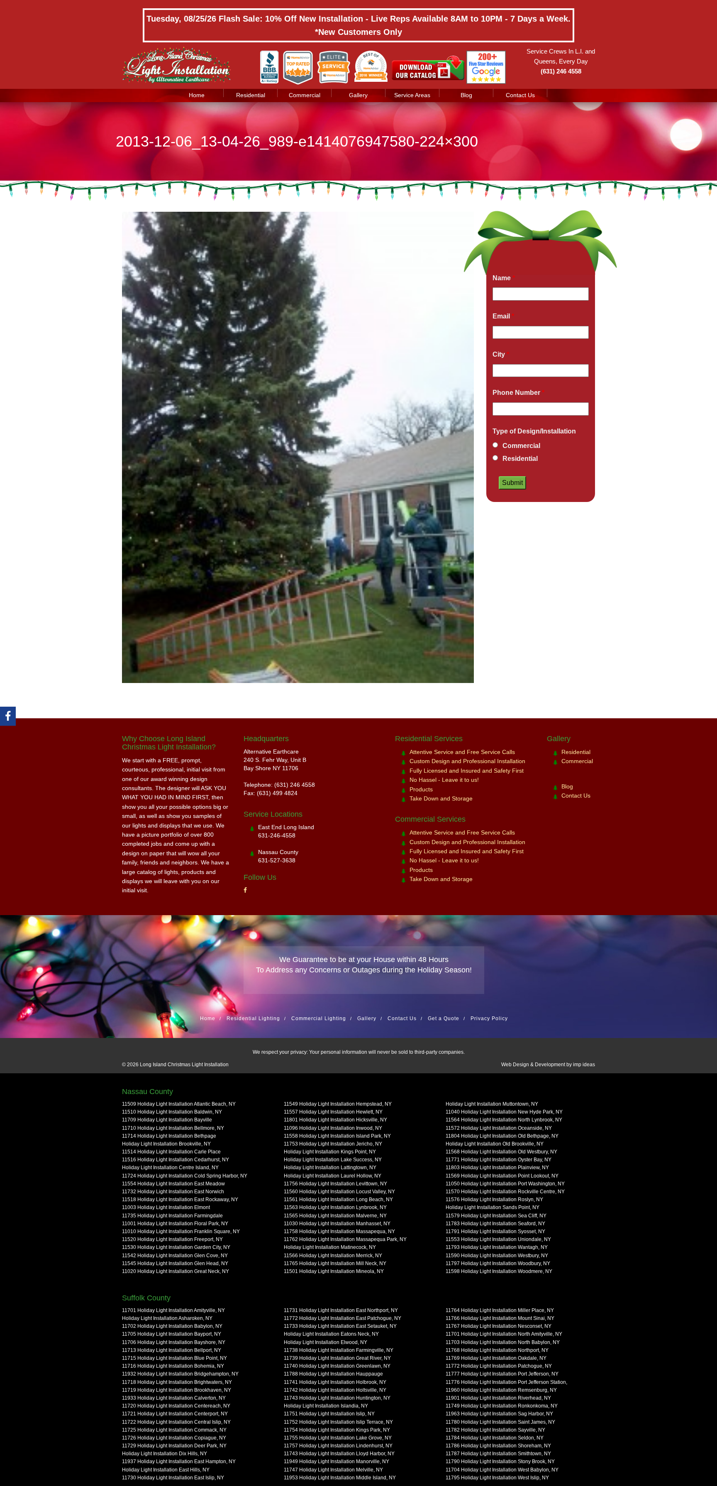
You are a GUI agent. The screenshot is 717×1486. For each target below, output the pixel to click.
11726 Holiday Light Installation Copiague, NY (174, 1438)
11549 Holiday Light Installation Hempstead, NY (338, 1104)
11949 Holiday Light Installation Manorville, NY (336, 1461)
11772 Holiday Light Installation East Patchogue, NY (342, 1318)
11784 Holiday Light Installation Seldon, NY (495, 1438)
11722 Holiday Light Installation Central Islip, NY (176, 1422)
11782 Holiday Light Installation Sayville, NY (495, 1430)
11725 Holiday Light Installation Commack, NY (174, 1430)
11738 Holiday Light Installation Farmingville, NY (338, 1350)
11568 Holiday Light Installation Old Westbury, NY (501, 1152)
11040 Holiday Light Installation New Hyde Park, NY (504, 1112)
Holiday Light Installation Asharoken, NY (167, 1318)
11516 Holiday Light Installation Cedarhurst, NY (175, 1160)
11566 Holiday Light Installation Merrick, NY (333, 1255)
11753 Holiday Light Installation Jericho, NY (333, 1144)
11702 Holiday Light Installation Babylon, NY (172, 1326)
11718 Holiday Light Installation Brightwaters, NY (177, 1382)
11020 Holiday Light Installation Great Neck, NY (175, 1271)
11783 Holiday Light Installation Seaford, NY (495, 1224)
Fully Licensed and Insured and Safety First (467, 770)
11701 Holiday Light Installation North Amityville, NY (504, 1334)
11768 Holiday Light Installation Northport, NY (497, 1350)
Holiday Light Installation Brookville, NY (166, 1144)
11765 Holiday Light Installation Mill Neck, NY (335, 1263)
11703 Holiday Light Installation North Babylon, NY (503, 1342)
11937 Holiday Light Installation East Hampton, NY (179, 1461)
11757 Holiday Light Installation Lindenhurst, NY (338, 1446)
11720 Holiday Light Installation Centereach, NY (176, 1406)
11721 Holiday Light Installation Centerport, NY (175, 1414)
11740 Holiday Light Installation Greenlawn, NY (337, 1366)
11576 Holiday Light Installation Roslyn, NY (494, 1199)
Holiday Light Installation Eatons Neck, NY (331, 1334)
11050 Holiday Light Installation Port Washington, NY (505, 1184)
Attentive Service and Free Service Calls (462, 752)
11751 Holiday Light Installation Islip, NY (329, 1414)
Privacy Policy (489, 1018)
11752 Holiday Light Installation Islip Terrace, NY (338, 1422)
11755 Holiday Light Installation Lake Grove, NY (338, 1438)
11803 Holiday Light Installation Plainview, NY (497, 1167)
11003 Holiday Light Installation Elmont (166, 1207)
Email (503, 316)
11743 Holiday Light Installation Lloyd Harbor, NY (339, 1454)
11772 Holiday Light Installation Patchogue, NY (499, 1366)
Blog (466, 95)
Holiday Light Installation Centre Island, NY (170, 1167)
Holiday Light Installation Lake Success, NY (333, 1160)
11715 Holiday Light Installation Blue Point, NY (174, 1358)
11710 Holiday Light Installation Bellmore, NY (173, 1128)
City (501, 354)
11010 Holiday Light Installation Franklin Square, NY (181, 1231)
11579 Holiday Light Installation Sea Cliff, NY (496, 1216)
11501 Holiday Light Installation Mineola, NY (334, 1271)
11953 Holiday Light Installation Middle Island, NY (340, 1478)
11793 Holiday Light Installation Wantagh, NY (497, 1247)
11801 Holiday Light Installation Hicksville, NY (335, 1120)
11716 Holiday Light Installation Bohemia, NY (173, 1366)
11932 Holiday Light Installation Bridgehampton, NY (180, 1374)
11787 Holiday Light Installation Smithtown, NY (498, 1454)
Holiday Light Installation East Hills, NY (166, 1470)
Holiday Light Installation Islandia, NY (326, 1406)
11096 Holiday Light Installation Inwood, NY (333, 1128)
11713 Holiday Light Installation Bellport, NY (171, 1350)
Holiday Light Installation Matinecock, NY (330, 1247)
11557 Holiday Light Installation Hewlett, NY (333, 1112)
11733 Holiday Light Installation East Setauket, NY (340, 1326)
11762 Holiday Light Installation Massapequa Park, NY (345, 1239)
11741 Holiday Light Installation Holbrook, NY (335, 1382)
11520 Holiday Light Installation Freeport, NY (172, 1239)
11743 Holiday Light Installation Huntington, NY (337, 1398)
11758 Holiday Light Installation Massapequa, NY (339, 1231)
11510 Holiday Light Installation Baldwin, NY (172, 1112)
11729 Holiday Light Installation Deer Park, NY (174, 1446)
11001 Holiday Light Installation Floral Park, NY (175, 1224)
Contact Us (520, 95)
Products (421, 789)
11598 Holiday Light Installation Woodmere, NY (499, 1271)
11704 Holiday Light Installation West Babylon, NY (502, 1470)
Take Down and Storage (441, 798)
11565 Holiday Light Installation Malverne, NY (335, 1216)
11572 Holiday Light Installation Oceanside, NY (499, 1128)
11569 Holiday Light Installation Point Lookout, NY (502, 1176)
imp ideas (584, 1064)
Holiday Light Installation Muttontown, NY (492, 1104)
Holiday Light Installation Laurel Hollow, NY (332, 1176)
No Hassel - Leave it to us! (444, 779)
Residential (250, 95)
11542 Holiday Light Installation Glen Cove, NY (175, 1255)
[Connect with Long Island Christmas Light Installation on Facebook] (245, 890)
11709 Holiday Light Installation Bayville (167, 1120)
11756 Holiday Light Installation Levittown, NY (335, 1184)
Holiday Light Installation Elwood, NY (325, 1342)
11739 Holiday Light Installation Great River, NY (337, 1358)
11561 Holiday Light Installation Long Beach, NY (338, 1199)
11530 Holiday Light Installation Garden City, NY (176, 1247)
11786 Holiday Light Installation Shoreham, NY (498, 1446)
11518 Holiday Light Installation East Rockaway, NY (180, 1199)
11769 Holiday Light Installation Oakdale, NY (496, 1358)
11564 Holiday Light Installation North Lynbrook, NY (504, 1120)
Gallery (358, 95)
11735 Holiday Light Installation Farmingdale (172, 1216)
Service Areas (412, 95)
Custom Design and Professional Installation (467, 761)
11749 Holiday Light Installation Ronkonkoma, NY (502, 1406)
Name (504, 278)
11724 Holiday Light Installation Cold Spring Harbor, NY (184, 1176)
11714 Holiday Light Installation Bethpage (169, 1136)
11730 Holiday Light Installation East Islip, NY (173, 1478)
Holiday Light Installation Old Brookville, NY (495, 1144)
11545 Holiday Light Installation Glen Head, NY (175, 1263)
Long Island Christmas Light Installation (184, 1064)
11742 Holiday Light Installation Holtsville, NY (335, 1390)
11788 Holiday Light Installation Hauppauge (333, 1374)
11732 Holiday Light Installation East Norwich (173, 1192)
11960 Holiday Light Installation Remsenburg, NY (501, 1390)
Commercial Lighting (318, 1018)
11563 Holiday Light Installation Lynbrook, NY (335, 1207)
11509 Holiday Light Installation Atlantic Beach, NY (179, 1104)
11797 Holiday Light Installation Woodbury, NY (498, 1263)
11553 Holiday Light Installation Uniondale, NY (498, 1239)
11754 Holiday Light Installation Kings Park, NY (337, 1430)
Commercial (304, 95)
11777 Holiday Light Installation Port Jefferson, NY (502, 1374)
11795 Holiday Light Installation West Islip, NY (497, 1478)
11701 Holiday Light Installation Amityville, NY (173, 1310)
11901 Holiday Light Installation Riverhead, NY (498, 1398)
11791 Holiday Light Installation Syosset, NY (495, 1231)
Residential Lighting (253, 1018)
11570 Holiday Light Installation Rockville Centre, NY (505, 1192)
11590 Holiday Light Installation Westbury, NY (497, 1255)
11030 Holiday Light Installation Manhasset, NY (337, 1224)
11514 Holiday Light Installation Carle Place (171, 1152)
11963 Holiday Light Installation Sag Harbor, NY (499, 1414)
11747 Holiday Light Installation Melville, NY (333, 1470)
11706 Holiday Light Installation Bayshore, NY (173, 1342)
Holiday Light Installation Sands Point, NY (492, 1207)
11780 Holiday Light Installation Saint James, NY (500, 1422)
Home (197, 95)
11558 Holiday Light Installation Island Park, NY (337, 1136)
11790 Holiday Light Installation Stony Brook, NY (500, 1461)
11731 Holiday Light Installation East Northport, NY (341, 1310)
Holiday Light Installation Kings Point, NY (330, 1152)
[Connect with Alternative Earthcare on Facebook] (8, 716)
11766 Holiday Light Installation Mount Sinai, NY (500, 1318)
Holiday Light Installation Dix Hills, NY (164, 1454)
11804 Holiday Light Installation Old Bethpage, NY (502, 1136)
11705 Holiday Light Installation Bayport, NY (171, 1334)
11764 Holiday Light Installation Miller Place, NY (500, 1310)
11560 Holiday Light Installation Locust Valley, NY (339, 1192)
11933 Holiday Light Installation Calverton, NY (174, 1398)
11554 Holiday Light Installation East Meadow (173, 1184)
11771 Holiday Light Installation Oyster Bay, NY (498, 1160)
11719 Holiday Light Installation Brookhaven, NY (176, 1390)
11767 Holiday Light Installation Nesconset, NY (498, 1326)
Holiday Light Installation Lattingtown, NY (330, 1167)
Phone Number (518, 392)
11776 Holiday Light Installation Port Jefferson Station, (506, 1382)
